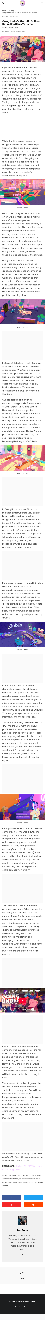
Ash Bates (5, 31)
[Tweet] (33, 1197)
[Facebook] (15, 1306)
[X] (19, 1306)
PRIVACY (33, 1301)
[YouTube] (24, 1306)
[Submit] (33, 1204)
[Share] (11, 1197)
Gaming (5, 17)
